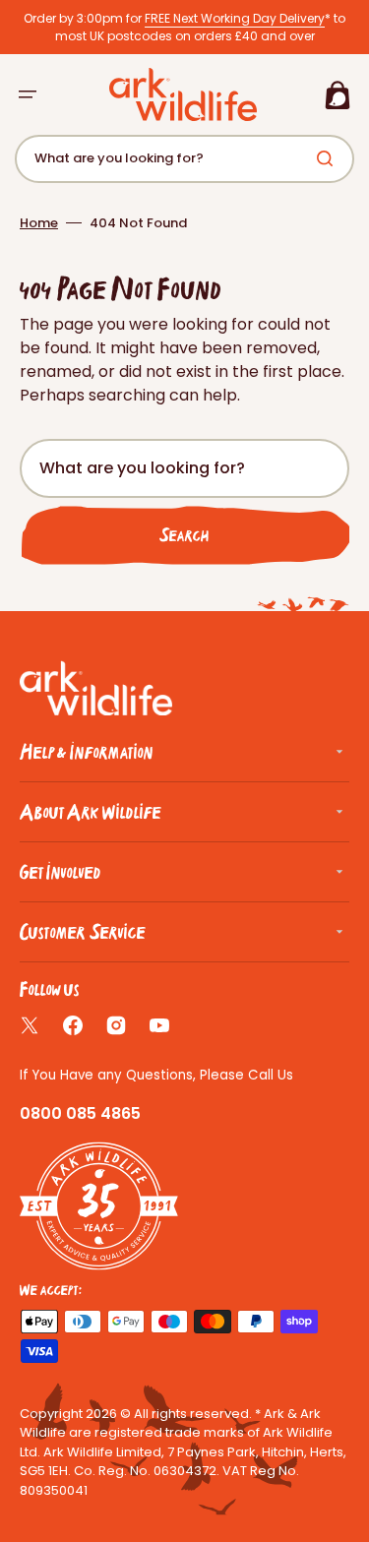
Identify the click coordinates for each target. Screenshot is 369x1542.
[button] (27, 94)
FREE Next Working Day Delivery (235, 18)
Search (184, 535)
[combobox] (184, 159)
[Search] (328, 158)
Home (39, 223)
